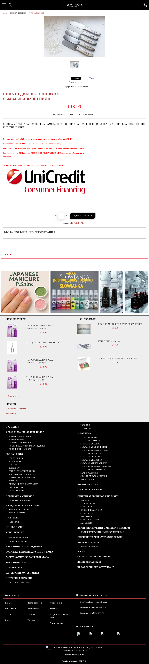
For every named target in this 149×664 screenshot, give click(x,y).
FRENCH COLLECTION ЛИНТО (22, 471)
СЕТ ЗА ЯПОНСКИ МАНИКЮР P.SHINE (117, 358)
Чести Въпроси (35, 603)
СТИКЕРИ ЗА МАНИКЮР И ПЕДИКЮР (98, 496)
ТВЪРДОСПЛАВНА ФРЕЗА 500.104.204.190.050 (39, 327)
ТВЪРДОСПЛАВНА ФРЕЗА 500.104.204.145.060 (39, 378)
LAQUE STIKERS (87, 504)
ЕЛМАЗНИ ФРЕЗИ (16, 439)
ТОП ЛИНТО (14, 468)
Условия (54, 609)
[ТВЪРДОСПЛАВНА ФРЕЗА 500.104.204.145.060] (12, 382)
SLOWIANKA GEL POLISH (91, 444)
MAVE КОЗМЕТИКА (16, 562)
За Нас (8, 614)
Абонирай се (14, 396)
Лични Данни (56, 603)
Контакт (31, 614)
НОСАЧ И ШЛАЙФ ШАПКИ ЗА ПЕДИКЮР (27, 446)
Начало (4, 13)
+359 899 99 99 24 (97, 607)
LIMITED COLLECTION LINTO (22, 478)
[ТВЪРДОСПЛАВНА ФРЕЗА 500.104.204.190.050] (12, 330)
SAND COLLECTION (89, 473)
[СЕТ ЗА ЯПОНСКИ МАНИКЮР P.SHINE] (84, 363)
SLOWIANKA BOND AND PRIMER (95, 450)
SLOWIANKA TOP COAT (90, 441)
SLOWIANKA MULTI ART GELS (93, 463)
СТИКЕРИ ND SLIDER (89, 520)
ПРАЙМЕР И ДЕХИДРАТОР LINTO (23, 484)
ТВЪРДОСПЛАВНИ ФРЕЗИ (20, 436)
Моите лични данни (74, 655)
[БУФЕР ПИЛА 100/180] (84, 346)
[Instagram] (86, 619)
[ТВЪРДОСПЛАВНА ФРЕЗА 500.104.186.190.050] (12, 365)
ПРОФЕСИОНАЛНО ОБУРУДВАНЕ (95, 567)
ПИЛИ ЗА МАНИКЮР (17, 537)
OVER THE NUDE (16, 491)
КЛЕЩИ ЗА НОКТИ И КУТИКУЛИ (23, 505)
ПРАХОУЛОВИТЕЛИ (87, 484)
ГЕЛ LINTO (13, 465)
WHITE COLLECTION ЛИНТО (21, 474)
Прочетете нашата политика (75, 650)
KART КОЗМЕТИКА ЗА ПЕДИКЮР (24, 547)
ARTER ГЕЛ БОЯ (87, 479)
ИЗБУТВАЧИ (12, 518)
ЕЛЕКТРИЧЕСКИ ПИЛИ (90, 490)
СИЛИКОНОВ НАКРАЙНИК (21, 443)
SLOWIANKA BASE (88, 437)
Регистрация (33, 609)
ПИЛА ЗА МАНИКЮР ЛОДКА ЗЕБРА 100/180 (120, 324)
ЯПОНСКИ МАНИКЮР (89, 562)
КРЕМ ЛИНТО (15, 481)
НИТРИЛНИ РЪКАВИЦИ (19, 578)
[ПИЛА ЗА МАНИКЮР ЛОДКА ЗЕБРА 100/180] (84, 329)
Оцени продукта (75, 82)
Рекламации (11, 609)
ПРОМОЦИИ (12, 427)
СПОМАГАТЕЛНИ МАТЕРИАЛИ (94, 557)
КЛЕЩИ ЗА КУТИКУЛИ (19, 510)
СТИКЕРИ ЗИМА (87, 507)
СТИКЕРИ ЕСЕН (87, 513)
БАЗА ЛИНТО (15, 462)
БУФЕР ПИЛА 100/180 (109, 341)
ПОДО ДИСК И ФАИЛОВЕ (20, 449)
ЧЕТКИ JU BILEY (15, 532)
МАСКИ (81, 551)
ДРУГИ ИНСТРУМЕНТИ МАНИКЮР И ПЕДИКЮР (104, 528)
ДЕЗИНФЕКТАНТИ (15, 568)
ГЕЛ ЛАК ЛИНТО (16, 458)
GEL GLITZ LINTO (16, 487)
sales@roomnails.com (97, 602)
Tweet (92, 78)
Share (77, 78)
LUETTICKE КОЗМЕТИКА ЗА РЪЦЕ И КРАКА (29, 552)
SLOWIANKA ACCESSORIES (92, 470)
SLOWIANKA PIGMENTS (91, 460)
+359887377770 (96, 613)
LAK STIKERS (86, 523)
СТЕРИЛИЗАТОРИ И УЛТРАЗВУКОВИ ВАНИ (100, 537)
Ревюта (9, 254)
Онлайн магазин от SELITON (74, 661)
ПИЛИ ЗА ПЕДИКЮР (18, 13)
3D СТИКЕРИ (86, 517)
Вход (7, 620)
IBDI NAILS (85, 500)
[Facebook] (79, 619)
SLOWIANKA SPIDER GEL (91, 457)
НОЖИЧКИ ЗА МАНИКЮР (20, 496)
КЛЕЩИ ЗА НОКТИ (17, 513)
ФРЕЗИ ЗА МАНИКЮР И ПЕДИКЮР (25, 432)
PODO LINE (85, 425)
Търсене (31, 620)
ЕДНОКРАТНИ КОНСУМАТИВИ (22, 573)
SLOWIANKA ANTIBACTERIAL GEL (95, 466)
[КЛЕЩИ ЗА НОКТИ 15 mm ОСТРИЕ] (12, 347)
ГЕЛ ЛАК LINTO (14, 454)
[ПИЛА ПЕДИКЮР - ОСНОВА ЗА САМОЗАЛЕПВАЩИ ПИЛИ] (74, 57)
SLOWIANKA (84, 433)
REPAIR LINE (86, 428)
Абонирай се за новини (18, 408)
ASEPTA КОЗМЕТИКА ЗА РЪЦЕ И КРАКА (27, 557)
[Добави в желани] (142, 138)
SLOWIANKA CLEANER (90, 454)
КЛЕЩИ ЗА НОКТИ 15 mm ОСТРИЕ (44, 343)
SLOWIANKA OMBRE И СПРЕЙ (94, 447)
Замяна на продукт (59, 623)
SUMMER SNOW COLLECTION (93, 476)
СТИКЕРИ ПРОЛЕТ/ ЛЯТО (91, 510)
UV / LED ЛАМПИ (15, 527)
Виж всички (11, 414)
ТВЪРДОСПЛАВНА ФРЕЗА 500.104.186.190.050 (39, 361)
